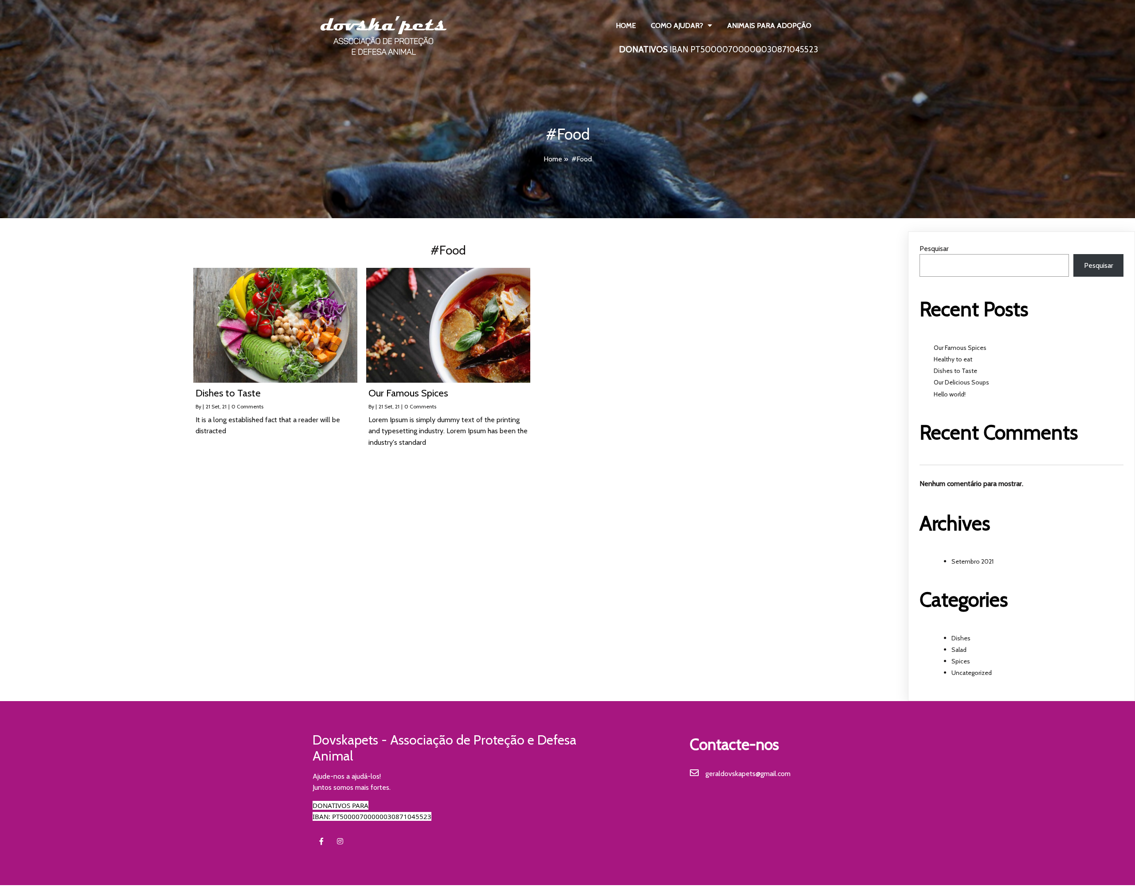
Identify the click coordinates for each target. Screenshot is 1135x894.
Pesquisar (934, 248)
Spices (960, 661)
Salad (959, 650)
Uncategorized (971, 673)
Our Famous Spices (960, 348)
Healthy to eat (953, 359)
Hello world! (950, 394)
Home (626, 25)
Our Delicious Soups (961, 382)
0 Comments (247, 406)
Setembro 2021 (972, 561)
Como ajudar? (677, 25)
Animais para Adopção (769, 25)
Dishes (961, 638)
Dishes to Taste (955, 371)
